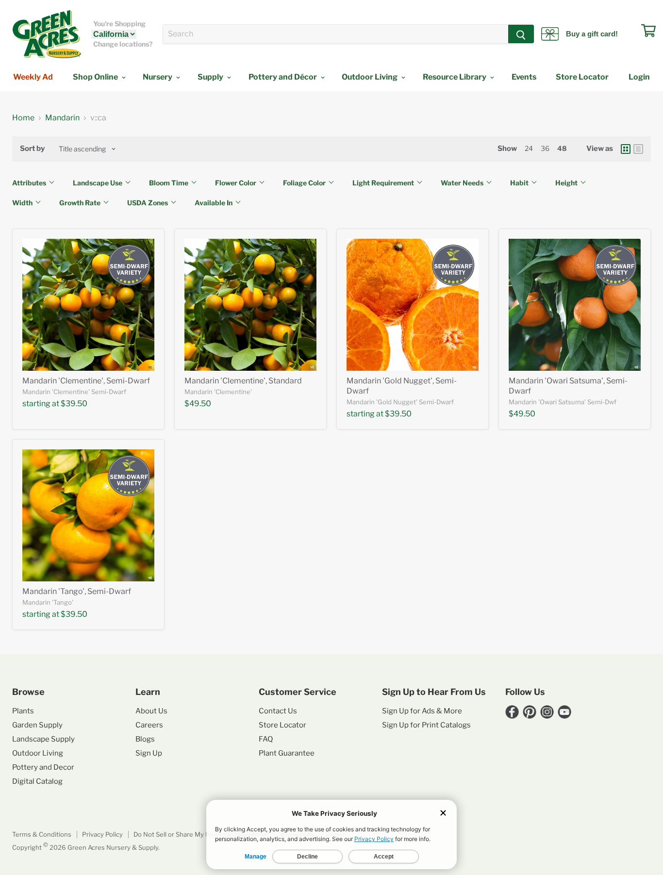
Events (524, 77)
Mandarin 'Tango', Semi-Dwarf (76, 591)
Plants (23, 711)
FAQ (266, 739)
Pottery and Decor (43, 767)
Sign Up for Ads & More (422, 711)
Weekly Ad (33, 77)
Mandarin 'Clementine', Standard (243, 380)
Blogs (145, 739)
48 (562, 148)
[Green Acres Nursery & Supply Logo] (46, 34)
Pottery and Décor (283, 77)
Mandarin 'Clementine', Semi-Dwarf (86, 380)
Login (639, 77)
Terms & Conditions (41, 834)
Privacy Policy (102, 834)
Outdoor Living (370, 77)
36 (545, 148)
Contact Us (278, 711)
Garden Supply (37, 725)
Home (23, 118)
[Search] (521, 34)
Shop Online (96, 77)
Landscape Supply (43, 739)
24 (529, 148)
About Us (151, 711)
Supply (211, 77)
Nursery (158, 77)
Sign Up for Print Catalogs (426, 725)
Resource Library (455, 77)
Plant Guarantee (287, 753)
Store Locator (582, 77)
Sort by (32, 149)
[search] (335, 34)
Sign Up (148, 753)
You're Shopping (119, 24)
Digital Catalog (37, 781)
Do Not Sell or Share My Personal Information (200, 834)
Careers (149, 725)
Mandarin (62, 118)
